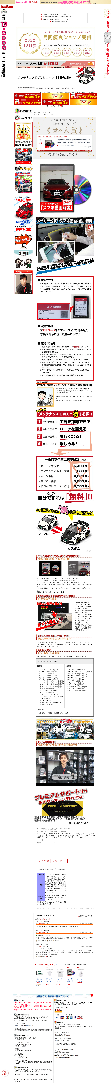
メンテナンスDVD (47, 114)
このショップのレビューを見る (87, 916)
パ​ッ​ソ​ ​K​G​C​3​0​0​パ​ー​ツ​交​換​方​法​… (70, 980)
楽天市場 (42, 92)
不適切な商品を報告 (61, 869)
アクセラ (50, 112)
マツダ (44, 112)
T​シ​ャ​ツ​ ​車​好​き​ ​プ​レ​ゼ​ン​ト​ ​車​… (59, 980)
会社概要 (69, 92)
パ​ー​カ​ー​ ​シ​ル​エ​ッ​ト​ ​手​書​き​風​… (80, 979)
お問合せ (62, 92)
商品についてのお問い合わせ (46, 869)
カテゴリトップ (37, 112)
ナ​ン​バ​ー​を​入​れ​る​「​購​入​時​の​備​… (39, 979)
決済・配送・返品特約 (80, 92)
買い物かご (91, 92)
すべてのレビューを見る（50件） (86, 915)
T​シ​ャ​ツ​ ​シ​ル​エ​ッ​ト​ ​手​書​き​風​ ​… (49, 980)
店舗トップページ (52, 92)
